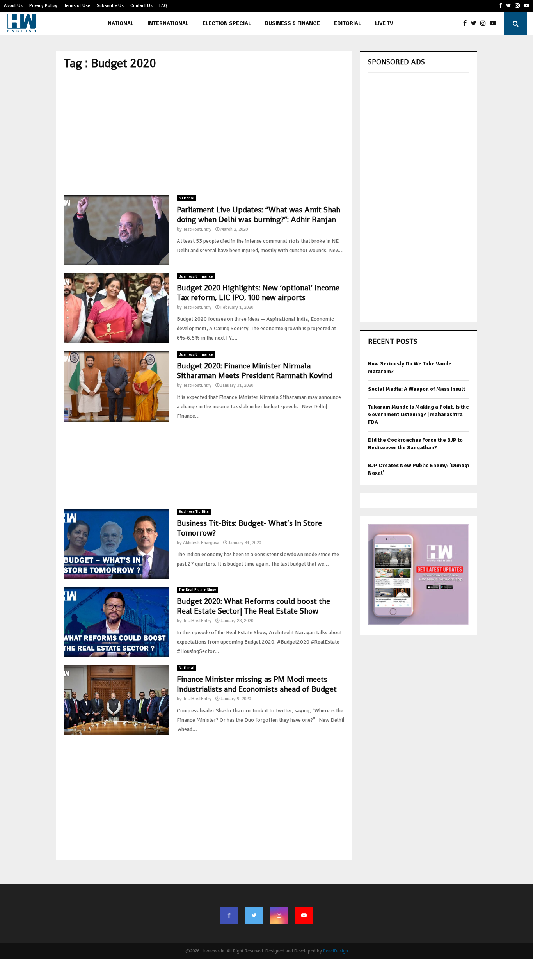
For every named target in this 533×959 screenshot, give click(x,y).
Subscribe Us (110, 6)
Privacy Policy (43, 6)
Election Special (227, 23)
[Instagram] (485, 23)
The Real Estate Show (197, 589)
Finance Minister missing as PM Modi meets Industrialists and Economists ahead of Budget (257, 684)
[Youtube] (495, 23)
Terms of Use (77, 6)
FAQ (163, 6)
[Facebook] (467, 23)
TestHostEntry (197, 229)
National (120, 23)
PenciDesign (335, 951)
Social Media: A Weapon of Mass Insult (416, 389)
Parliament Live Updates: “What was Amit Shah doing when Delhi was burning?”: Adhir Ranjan (258, 214)
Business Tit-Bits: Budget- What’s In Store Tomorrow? (249, 528)
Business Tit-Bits (194, 511)
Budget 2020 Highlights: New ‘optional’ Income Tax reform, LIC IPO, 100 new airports (258, 292)
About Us (13, 6)
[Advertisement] (204, 132)
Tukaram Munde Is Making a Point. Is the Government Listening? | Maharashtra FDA (418, 414)
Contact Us (141, 6)
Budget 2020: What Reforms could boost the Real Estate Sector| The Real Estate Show (253, 606)
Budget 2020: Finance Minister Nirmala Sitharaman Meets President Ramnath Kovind (254, 371)
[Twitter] (475, 23)
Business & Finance (292, 23)
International (167, 23)
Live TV (384, 23)
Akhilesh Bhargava (201, 543)
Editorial (347, 23)
